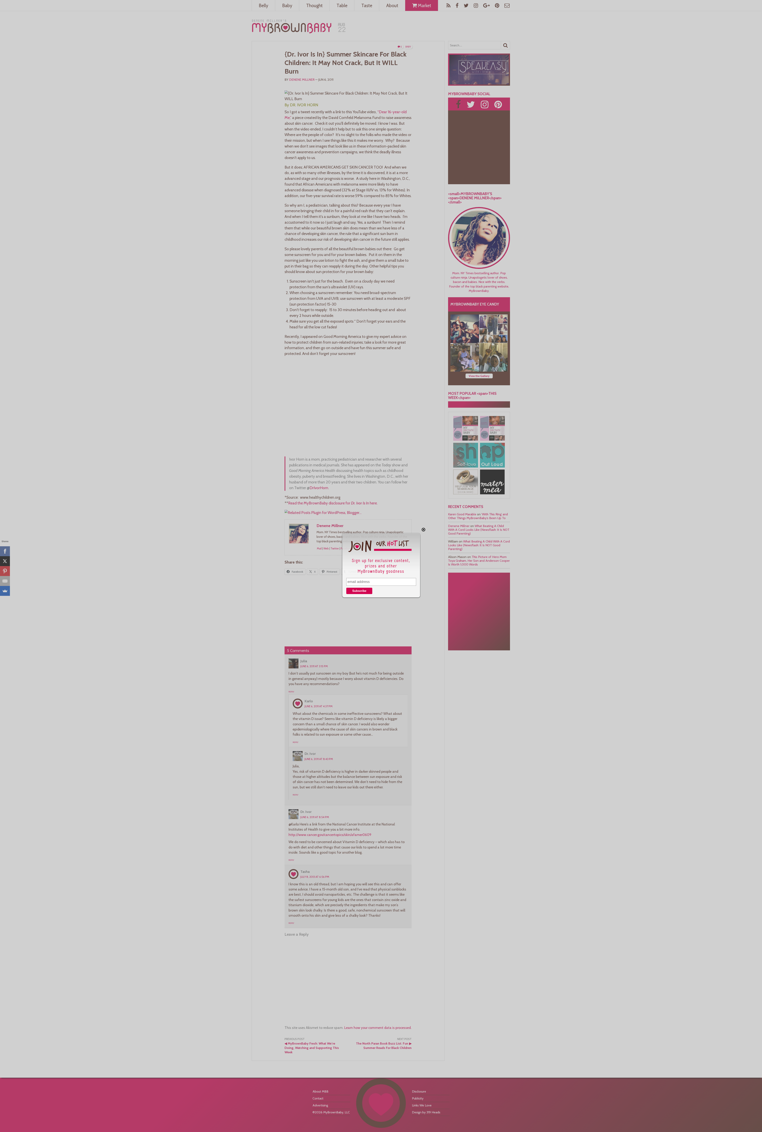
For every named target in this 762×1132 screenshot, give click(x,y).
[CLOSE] (423, 530)
